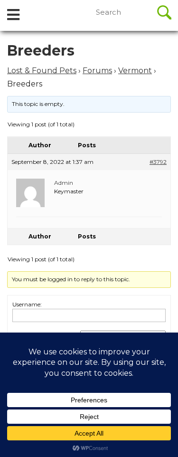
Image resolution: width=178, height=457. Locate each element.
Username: (27, 304)
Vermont (135, 70)
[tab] (13, 15)
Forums (97, 70)
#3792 (158, 161)
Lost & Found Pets (41, 70)
